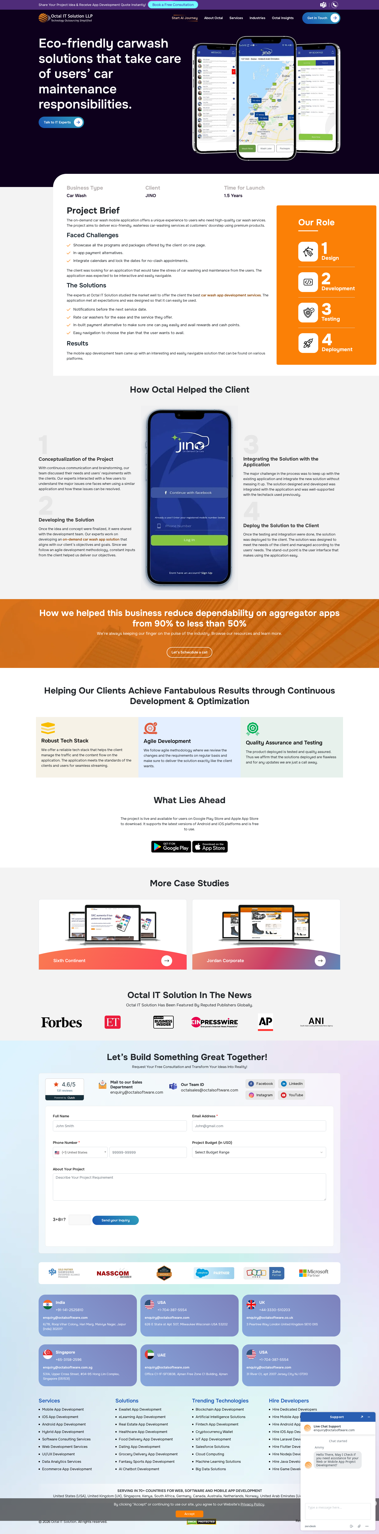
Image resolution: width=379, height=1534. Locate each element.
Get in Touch (317, 18)
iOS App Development (60, 1417)
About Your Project (68, 1169)
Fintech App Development (217, 1424)
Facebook (264, 1083)
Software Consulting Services (66, 1439)
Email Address (205, 1116)
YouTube (296, 1095)
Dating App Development (139, 1446)
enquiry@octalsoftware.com (65, 1317)
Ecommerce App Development (67, 1469)
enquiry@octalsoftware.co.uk (270, 1317)
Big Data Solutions (211, 1469)
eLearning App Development (142, 1417)
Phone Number (66, 1142)
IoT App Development (213, 1439)
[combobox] (80, 1152)
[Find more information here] (338, 1471)
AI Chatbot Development (139, 1469)
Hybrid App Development (63, 1431)
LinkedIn (296, 1083)
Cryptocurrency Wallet (214, 1431)
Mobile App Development (63, 1409)
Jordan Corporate (225, 960)
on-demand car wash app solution (91, 539)
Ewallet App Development (140, 1409)
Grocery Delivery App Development (148, 1454)
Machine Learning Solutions (218, 1461)
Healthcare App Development (143, 1431)
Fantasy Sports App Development (147, 1461)
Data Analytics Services (61, 1461)
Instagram (264, 1095)
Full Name (61, 1116)
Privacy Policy (252, 1504)
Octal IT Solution (63, 1522)
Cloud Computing (210, 1454)
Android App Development (64, 1424)
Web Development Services (65, 1446)
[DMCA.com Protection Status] (201, 1522)
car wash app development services (231, 295)
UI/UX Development (58, 1454)
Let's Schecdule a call (189, 652)
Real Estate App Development (143, 1424)
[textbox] (80, 1152)
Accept (189, 1514)
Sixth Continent (69, 960)
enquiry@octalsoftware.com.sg (67, 1367)
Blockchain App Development (220, 1409)
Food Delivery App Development (146, 1439)
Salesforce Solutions (212, 1446)
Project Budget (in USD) (212, 1142)
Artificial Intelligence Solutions (220, 1417)
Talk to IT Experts (57, 122)
